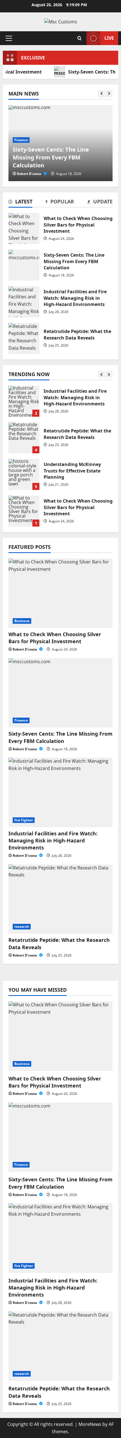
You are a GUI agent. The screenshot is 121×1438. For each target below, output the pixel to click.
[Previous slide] (101, 93)
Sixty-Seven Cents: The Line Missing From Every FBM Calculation (23, 265)
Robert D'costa (29, 173)
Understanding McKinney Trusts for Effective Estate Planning (23, 474)
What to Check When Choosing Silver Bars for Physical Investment (23, 228)
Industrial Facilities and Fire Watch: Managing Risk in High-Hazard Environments (23, 301)
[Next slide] (109, 93)
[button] (9, 38)
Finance (21, 139)
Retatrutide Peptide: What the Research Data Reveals (23, 338)
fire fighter (23, 820)
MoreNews (90, 1424)
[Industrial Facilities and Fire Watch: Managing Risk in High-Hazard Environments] (60, 792)
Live (109, 38)
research (21, 926)
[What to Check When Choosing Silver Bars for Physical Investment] (60, 593)
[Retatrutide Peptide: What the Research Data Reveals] (60, 899)
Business (22, 620)
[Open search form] (79, 38)
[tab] (20, 202)
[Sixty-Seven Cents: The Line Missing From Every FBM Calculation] (60, 693)
